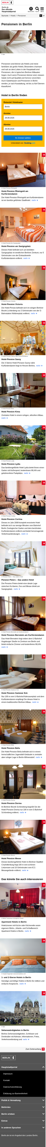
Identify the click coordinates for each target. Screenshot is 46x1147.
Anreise (7, 113)
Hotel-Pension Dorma (11, 803)
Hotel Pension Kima (10, 412)
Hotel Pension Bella (10, 748)
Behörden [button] (5, 1107)
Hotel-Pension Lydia (10, 464)
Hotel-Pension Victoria (12, 304)
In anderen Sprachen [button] (11, 1128)
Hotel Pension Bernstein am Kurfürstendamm (22, 635)
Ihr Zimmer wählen (23, 138)
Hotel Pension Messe (11, 858)
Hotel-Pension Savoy (11, 359)
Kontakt (6, 1080)
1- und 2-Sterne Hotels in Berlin (16, 977)
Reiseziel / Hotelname (13, 102)
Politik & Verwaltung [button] (11, 1100)
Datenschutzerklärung (12, 1087)
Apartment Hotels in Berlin (14, 922)
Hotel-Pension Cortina (11, 519)
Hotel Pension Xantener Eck (14, 693)
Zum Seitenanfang (33, 1049)
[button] (42, 15)
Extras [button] (4, 1121)
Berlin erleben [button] (8, 1114)
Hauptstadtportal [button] (9, 1067)
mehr (34, 200)
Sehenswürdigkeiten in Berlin (15, 1030)
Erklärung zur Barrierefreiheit (15, 1094)
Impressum (8, 1074)
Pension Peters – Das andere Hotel (17, 580)
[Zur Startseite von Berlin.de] (8, 1059)
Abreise (7, 125)
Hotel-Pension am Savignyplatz (16, 246)
